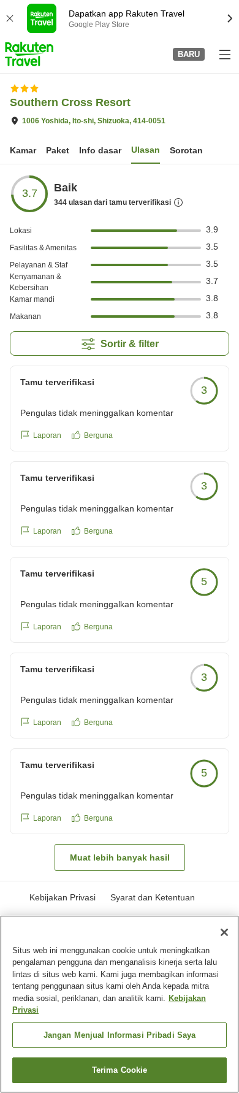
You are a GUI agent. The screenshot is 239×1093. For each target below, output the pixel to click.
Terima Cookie (120, 1070)
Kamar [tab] (23, 150)
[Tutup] (224, 932)
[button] (29, 54)
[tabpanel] (119, 522)
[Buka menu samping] (224, 54)
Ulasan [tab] (145, 150)
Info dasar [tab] (100, 150)
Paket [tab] (57, 150)
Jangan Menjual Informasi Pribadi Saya (120, 1035)
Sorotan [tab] (186, 150)
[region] (119, 1004)
